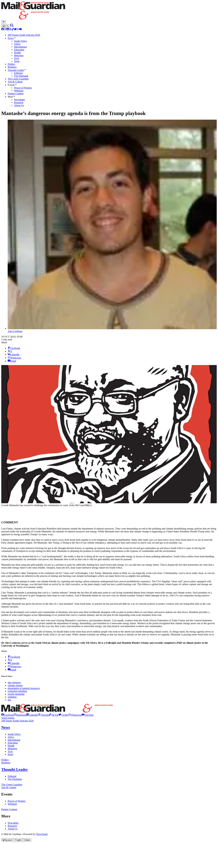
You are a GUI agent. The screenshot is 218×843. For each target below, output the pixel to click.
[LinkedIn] (7, 29)
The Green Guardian (11, 784)
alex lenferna (14, 682)
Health (11, 745)
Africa (11, 737)
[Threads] (10, 29)
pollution (12, 697)
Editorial (12, 776)
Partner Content (9, 809)
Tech (10, 751)
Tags (3, 717)
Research (12, 825)
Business (5, 762)
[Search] (11, 26)
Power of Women (16, 801)
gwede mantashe (16, 694)
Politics (5, 759)
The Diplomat (15, 779)
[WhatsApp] (18, 29)
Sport (10, 754)
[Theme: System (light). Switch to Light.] (5, 26)
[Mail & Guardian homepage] (109, 10)
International (14, 740)
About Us (13, 828)
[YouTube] (20, 29)
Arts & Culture (8, 787)
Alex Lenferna (15, 331)
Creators (10, 717)
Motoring (12, 748)
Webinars (12, 804)
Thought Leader (14, 769)
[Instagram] (5, 29)
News (5, 727)
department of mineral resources (24, 688)
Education (13, 742)
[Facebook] (2, 29)
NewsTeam (42, 834)
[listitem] (7, 715)
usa (9, 699)
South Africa (14, 734)
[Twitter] (15, 29)
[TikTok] (12, 29)
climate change (15, 685)
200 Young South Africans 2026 (17, 720)
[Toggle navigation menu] (3, 22)
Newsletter (13, 823)
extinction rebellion (17, 691)
